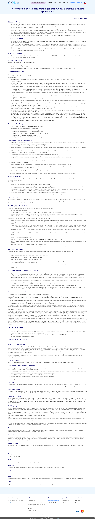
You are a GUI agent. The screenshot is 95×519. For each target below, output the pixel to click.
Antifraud (65, 2)
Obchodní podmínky (13, 498)
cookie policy (58, 518)
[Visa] (77, 511)
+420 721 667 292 (52, 503)
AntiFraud (77, 500)
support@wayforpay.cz (53, 500)
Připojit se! (79, 2)
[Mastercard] (82, 511)
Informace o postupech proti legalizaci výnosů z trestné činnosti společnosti (36, 504)
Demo (59, 2)
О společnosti (31, 500)
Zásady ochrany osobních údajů (15, 500)
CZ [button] (85, 2)
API (55, 2)
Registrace (64, 505)
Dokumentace (65, 500)
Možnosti (50, 2)
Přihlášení (72, 2)
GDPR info (30, 508)
